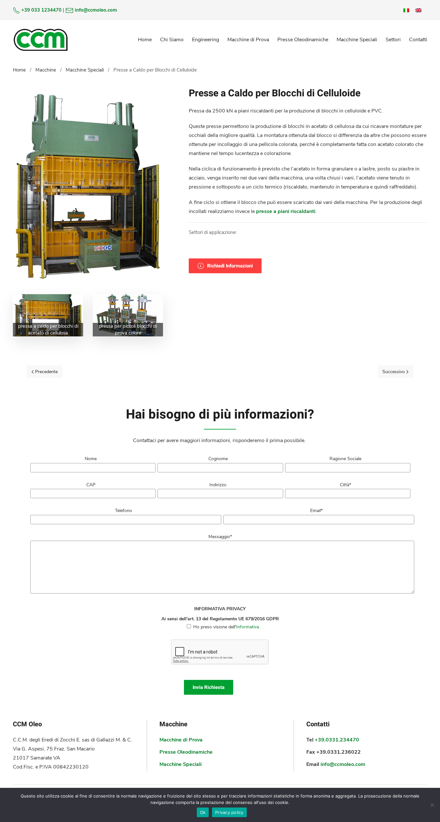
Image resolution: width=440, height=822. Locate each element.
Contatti (418, 39)
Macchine (45, 70)
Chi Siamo (172, 39)
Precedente (46, 372)
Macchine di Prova (248, 39)
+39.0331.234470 (337, 739)
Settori (393, 39)
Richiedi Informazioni (230, 265)
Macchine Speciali (357, 39)
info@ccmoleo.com (96, 10)
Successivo (394, 372)
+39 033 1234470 (41, 10)
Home (145, 39)
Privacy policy (229, 812)
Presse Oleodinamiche (302, 39)
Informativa (247, 627)
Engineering (205, 39)
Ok (203, 812)
